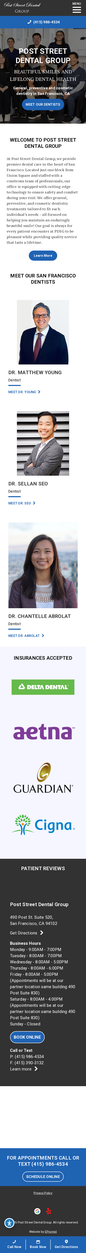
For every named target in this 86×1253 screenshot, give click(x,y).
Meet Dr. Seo (20, 503)
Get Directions (24, 932)
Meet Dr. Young (22, 392)
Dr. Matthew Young (35, 372)
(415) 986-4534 (29, 1056)
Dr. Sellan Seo (28, 484)
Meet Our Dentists (43, 104)
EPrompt (51, 1231)
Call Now (14, 1247)
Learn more (21, 1069)
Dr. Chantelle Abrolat (39, 616)
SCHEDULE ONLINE (43, 1176)
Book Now (38, 1247)
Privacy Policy (43, 1193)
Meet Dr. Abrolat (24, 636)
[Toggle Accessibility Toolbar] (9, 1223)
